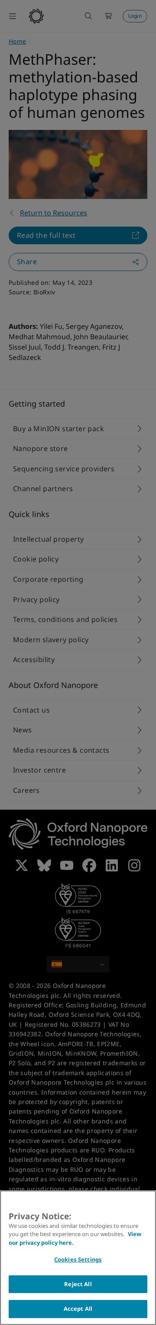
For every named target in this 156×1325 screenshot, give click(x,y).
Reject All (77, 1284)
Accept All (78, 1308)
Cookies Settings (78, 1259)
